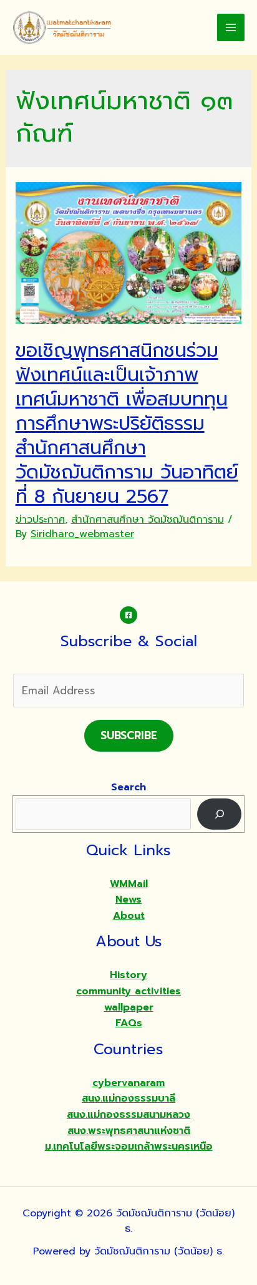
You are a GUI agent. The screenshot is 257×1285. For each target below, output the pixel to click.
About (129, 915)
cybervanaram (128, 1082)
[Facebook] (128, 615)
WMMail (129, 883)
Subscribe (128, 735)
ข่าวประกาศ (40, 519)
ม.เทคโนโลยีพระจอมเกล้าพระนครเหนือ (129, 1146)
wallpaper (128, 1007)
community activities (128, 991)
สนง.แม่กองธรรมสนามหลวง (128, 1114)
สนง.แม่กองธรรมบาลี (128, 1098)
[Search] (219, 813)
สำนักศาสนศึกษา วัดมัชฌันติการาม (147, 519)
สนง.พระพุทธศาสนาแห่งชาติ (128, 1130)
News (128, 899)
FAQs (128, 1023)
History (128, 974)
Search (128, 787)
